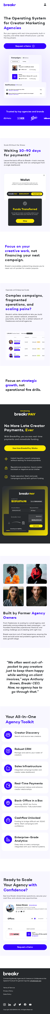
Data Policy (7, 994)
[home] (10, 4)
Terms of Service (9, 988)
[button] (45, 4)
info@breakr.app (35, 981)
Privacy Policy (8, 991)
